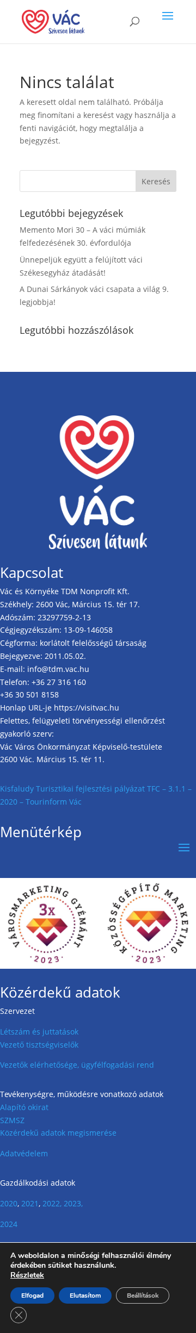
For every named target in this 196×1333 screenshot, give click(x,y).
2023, (73, 1203)
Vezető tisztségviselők (39, 1044)
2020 (8, 1203)
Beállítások (142, 1295)
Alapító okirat (24, 1107)
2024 (8, 1224)
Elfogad (32, 1295)
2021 (30, 1203)
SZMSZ (12, 1120)
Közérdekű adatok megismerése (58, 1133)
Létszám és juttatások (39, 1031)
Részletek (27, 1275)
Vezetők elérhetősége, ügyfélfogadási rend (77, 1065)
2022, (52, 1203)
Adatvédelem (24, 1153)
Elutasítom (85, 1295)
